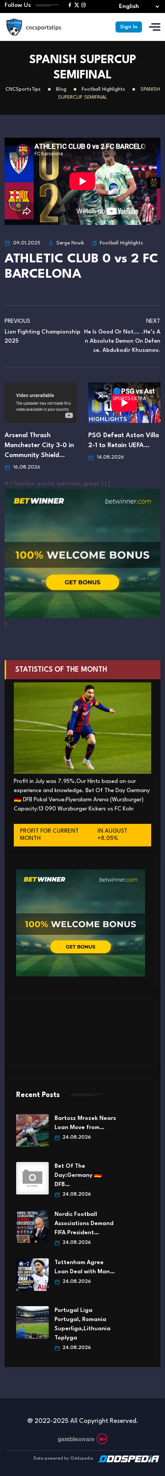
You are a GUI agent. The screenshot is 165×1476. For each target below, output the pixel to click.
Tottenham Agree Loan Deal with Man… (84, 1267)
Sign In (128, 26)
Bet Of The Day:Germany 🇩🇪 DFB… (78, 1176)
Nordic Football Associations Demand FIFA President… (84, 1224)
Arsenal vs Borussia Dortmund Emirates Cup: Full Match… (122, 405)
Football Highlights (121, 243)
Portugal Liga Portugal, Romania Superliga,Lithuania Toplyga (82, 1324)
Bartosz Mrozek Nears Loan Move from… (85, 1123)
